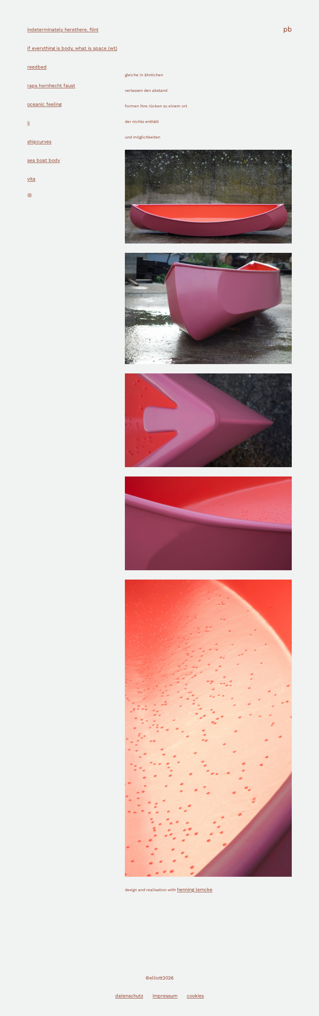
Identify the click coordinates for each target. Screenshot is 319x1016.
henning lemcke (194, 889)
